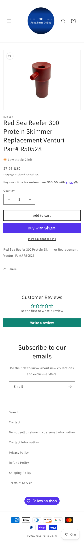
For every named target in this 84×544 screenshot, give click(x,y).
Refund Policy (19, 463)
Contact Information (24, 442)
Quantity (9, 191)
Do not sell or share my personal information (42, 432)
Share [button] (13, 269)
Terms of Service (20, 483)
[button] (9, 21)
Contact (14, 422)
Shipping (8, 174)
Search (14, 412)
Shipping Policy (20, 473)
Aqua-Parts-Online (46, 535)
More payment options (42, 238)
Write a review (42, 322)
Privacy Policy (18, 453)
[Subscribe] (70, 386)
